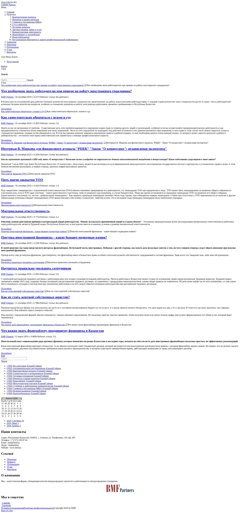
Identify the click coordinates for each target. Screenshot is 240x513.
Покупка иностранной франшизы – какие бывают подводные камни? (34, 231)
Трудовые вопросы (21, 27)
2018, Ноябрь (14, 426)
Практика (11, 459)
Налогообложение (21, 37)
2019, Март (13, 423)
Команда (11, 462)
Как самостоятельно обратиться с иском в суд (22, 111)
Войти (4, 66)
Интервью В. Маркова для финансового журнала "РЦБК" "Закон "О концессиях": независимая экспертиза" (52, 143)
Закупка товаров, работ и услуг (27, 29)
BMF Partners (7, 97)
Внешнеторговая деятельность (26, 32)
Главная (10, 12)
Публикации (13, 47)
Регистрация (13, 61)
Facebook (6, 505)
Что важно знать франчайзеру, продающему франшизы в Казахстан (33, 325)
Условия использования (12, 508)
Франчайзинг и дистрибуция (26, 34)
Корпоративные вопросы (24, 17)
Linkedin (5, 503)
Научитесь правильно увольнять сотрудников (22, 262)
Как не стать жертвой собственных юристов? (22, 291)
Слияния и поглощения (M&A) (27, 22)
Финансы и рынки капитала (25, 19)
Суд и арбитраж (19, 24)
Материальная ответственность (16, 205)
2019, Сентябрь (15, 421)
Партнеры (11, 44)
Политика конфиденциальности (39, 508)
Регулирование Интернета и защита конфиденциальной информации (45, 39)
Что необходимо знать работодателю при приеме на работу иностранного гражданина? (42, 85)
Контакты (11, 52)
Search (30, 80)
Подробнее (6, 109)
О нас (9, 49)
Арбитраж (11, 42)
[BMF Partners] (8, 5)
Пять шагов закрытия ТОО (14, 174)
